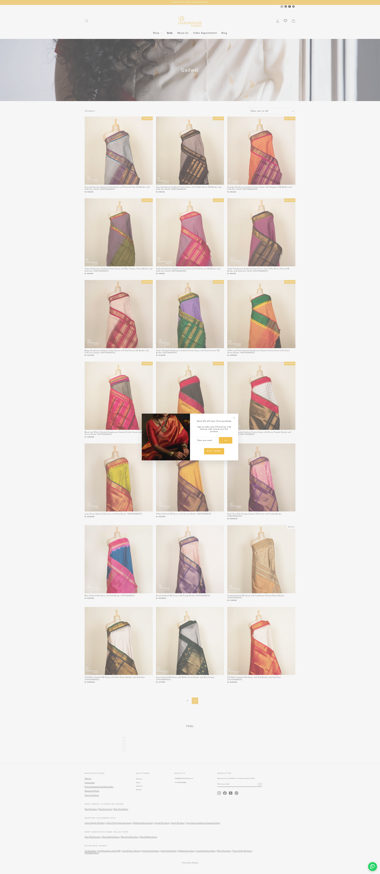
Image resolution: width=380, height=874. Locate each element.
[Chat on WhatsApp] (372, 866)
